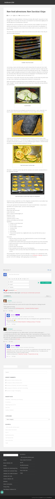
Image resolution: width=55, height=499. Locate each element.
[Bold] (9, 279)
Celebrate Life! (9, 2)
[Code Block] (22, 279)
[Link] (24, 279)
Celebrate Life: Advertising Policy (10, 468)
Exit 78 (6, 432)
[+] (28, 278)
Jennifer (10, 300)
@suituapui (9, 349)
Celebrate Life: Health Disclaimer (10, 473)
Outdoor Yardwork (9, 410)
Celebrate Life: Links (7, 476)
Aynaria (16, 15)
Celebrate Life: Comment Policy (10, 471)
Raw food (28, 15)
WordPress (49, 497)
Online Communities (7, 484)
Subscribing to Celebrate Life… (9, 489)
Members (5, 481)
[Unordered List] (18, 279)
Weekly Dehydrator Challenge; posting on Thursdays (29, 321)
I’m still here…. (8, 402)
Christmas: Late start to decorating (19, 385)
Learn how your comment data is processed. (30, 292)
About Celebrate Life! (7, 463)
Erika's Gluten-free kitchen (11, 429)
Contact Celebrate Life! (8, 478)
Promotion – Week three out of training (14, 399)
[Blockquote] (20, 279)
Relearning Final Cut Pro (10, 404)
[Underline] (13, 279)
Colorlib (40, 497)
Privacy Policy (6, 486)
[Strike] (15, 279)
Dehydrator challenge (37, 255)
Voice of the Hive (9, 440)
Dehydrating (22, 15)
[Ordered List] (17, 279)
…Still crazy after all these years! (12, 427)
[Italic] (11, 279)
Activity (4, 465)
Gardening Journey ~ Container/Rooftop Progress (27, 308)
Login (50, 270)
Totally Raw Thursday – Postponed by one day (28, 354)
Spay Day (7, 407)
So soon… (18, 339)
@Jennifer (9, 318)
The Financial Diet (9, 437)
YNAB (6, 443)
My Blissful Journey (9, 435)
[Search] (48, 372)
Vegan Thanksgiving (16, 390)
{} (25, 278)
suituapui (10, 329)
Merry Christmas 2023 (17, 380)
